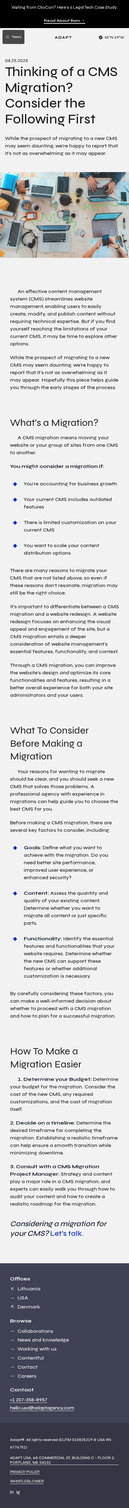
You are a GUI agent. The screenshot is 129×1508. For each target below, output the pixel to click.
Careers (27, 1376)
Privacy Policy (25, 1472)
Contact (28, 1367)
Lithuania (29, 1289)
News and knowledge (43, 1340)
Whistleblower (27, 1481)
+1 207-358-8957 (28, 1400)
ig (18, 1492)
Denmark (29, 1307)
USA (23, 1298)
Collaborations (35, 1331)
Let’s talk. (67, 1233)
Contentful (31, 1358)
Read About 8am (62, 20)
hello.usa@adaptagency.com (42, 1408)
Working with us (37, 1349)
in (12, 1492)
